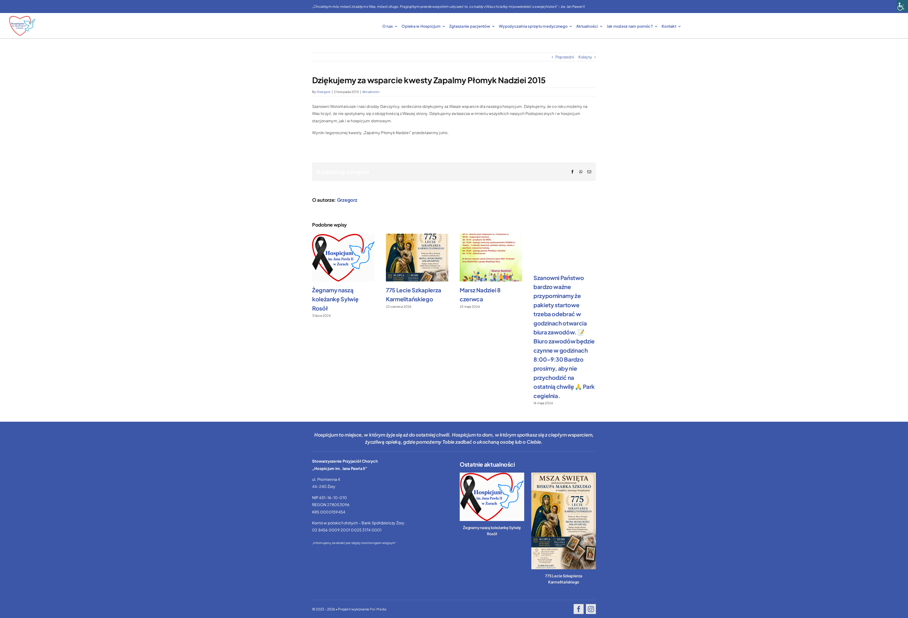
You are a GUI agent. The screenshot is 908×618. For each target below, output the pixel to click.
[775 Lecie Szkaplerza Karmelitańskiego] (563, 521)
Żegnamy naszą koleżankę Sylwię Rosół (335, 299)
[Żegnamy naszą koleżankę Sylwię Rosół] (492, 497)
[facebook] (579, 609)
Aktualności (371, 92)
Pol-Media (378, 609)
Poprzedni (564, 56)
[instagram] (591, 609)
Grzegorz (324, 92)
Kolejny (585, 56)
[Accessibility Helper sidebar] (902, 5)
